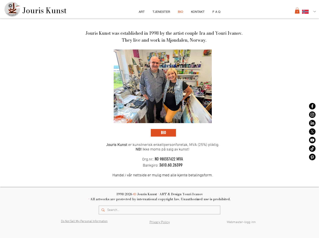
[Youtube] (312, 140)
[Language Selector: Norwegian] (309, 11)
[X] (312, 131)
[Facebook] (312, 106)
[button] (297, 10)
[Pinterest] (312, 157)
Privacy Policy (160, 222)
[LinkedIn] (312, 123)
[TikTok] (312, 148)
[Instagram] (312, 114)
